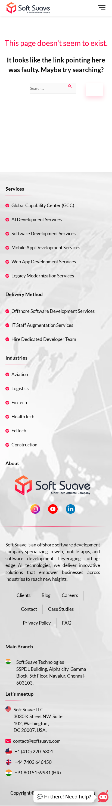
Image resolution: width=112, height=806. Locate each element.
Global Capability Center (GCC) (42, 205)
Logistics (20, 388)
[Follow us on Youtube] (53, 509)
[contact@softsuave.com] (8, 741)
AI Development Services (36, 219)
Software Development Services (43, 233)
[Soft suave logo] (28, 8)
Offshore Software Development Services (53, 311)
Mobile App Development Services (45, 247)
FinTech (19, 402)
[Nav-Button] (101, 8)
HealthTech (22, 416)
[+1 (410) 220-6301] (8, 751)
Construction (24, 444)
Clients (23, 595)
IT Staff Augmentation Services (42, 325)
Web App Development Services (43, 261)
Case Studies (61, 609)
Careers (70, 595)
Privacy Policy (37, 623)
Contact (29, 609)
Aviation (19, 374)
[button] (63, 797)
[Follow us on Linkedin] (70, 509)
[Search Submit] (70, 85)
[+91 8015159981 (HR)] (8, 772)
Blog (46, 595)
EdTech (18, 430)
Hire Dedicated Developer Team (43, 339)
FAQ (66, 623)
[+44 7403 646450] (8, 762)
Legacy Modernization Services (42, 275)
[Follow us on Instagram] (35, 509)
